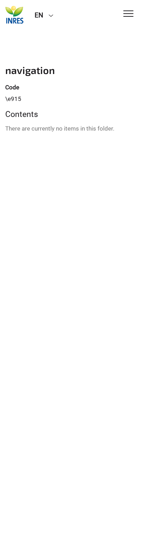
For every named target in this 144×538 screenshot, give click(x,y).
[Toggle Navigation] (128, 14)
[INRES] (14, 14)
